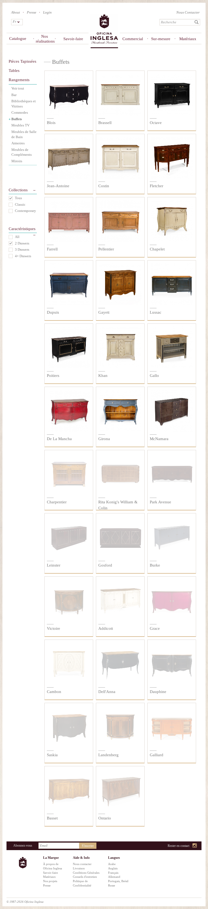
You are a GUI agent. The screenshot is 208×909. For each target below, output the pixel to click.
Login (47, 12)
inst (194, 845)
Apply (196, 22)
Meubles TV (20, 125)
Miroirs (16, 161)
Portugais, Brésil (118, 881)
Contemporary (25, 211)
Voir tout (17, 88)
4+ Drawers (23, 256)
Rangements (19, 80)
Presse (31, 12)
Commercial (132, 39)
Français (113, 872)
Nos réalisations (44, 38)
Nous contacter (82, 864)
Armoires (18, 143)
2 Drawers (22, 243)
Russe (111, 885)
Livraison (79, 868)
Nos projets (50, 881)
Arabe (112, 864)
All (17, 237)
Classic (20, 204)
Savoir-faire (73, 39)
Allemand (114, 876)
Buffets (16, 119)
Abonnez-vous (22, 845)
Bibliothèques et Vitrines (23, 103)
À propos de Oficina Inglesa (52, 866)
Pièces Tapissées (22, 61)
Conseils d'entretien (85, 876)
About (15, 12)
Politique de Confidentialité (82, 883)
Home (104, 31)
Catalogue (17, 38)
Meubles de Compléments (21, 152)
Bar (14, 95)
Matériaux (187, 39)
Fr (14, 22)
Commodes (19, 112)
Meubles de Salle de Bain (24, 134)
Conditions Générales (86, 872)
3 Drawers (22, 249)
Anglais (113, 868)
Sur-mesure (160, 39)
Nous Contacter (188, 12)
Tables (14, 70)
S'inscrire (88, 846)
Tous (18, 198)
